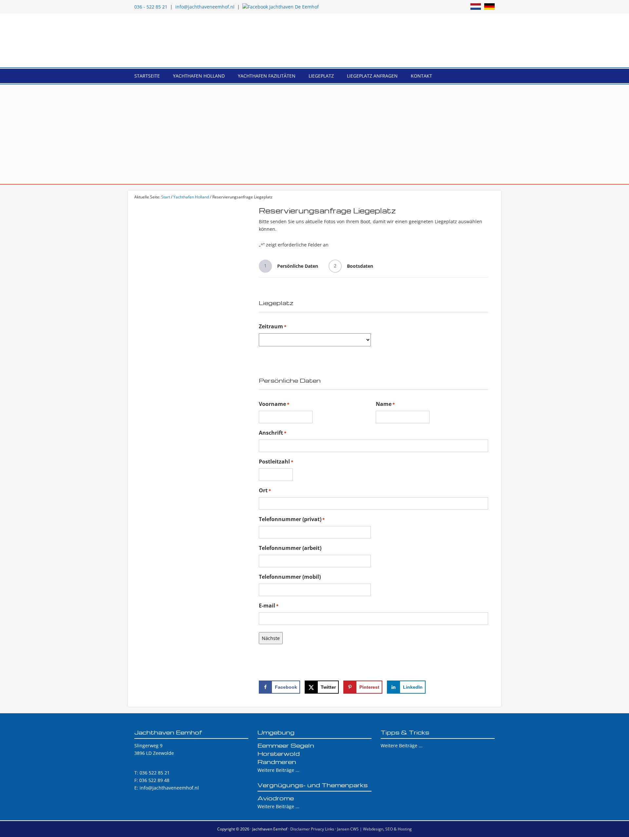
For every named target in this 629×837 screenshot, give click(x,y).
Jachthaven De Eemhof (314, 40)
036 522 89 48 (154, 780)
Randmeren (276, 761)
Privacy (317, 829)
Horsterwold (278, 753)
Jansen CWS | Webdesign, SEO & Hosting (374, 829)
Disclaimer (300, 829)
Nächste (271, 638)
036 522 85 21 (155, 773)
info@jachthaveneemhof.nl (205, 7)
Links (329, 829)
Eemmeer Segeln (285, 745)
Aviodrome (275, 798)
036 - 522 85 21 (150, 7)
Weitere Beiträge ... (278, 770)
